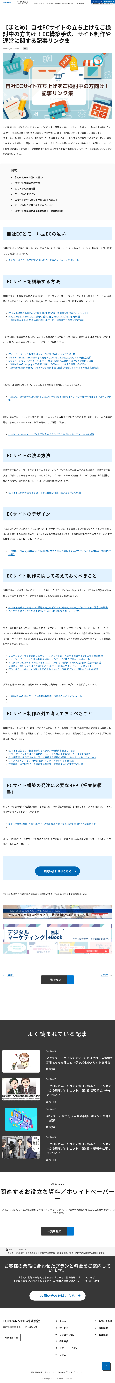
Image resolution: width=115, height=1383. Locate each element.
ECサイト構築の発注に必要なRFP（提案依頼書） (39, 211)
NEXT (104, 975)
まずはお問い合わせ (97, 1)
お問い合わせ (105, 1321)
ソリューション (49, 3)
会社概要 (103, 1334)
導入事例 (57, 3)
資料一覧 (81, 3)
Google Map (11, 1337)
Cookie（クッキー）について (71, 1372)
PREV (10, 975)
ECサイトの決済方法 (24, 188)
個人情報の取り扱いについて (43, 1372)
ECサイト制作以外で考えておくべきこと (34, 205)
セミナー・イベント (67, 3)
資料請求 (103, 1328)
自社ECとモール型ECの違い (28, 177)
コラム (76, 3)
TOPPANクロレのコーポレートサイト (101, 3)
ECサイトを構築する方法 (27, 183)
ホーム (36, 3)
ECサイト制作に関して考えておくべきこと (36, 199)
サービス (41, 3)
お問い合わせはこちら (57, 871)
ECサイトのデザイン (24, 194)
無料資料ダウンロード (109, 1)
